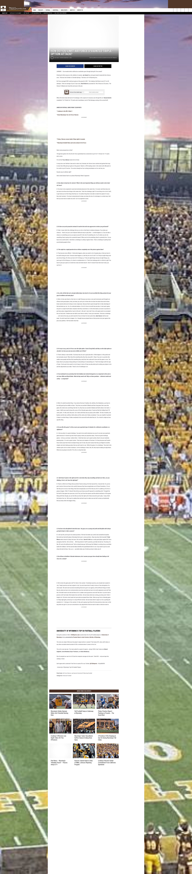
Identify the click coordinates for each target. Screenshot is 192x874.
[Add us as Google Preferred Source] (179, 10)
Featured (65, 675)
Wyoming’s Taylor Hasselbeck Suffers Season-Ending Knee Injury (83, 738)
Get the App (26, 13)
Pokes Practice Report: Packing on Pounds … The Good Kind (106, 713)
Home (34, 10)
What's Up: (5, 13)
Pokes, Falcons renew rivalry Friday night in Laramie (71, 139)
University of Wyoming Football (84, 673)
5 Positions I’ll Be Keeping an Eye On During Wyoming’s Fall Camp (107, 738)
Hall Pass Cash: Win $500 (60, 13)
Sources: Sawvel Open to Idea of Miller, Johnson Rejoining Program (83, 762)
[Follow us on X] (186, 10)
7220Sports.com (75, 635)
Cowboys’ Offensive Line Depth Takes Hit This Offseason (58, 738)
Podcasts (40, 10)
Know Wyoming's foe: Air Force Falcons (67, 115)
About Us (72, 10)
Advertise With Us (48, 13)
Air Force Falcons (67, 673)
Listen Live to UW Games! (15, 13)
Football (48, 10)
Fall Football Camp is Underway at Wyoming (83, 712)
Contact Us (80, 10)
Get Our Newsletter (36, 13)
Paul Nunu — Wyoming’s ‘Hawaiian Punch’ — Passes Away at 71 (59, 762)
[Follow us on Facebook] (182, 10)
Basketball (55, 10)
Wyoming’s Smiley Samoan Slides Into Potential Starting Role (59, 713)
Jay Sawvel (74, 673)
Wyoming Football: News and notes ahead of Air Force (71, 143)
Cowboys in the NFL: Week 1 (64, 111)
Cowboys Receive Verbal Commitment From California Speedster (107, 762)
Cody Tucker (56, 57)
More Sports (64, 10)
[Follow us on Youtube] (190, 10)
